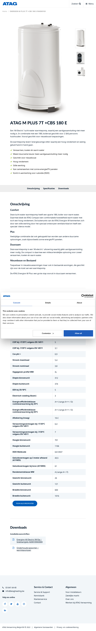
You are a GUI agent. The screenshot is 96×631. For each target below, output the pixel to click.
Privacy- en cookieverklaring (68, 627)
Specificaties (49, 188)
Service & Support (42, 592)
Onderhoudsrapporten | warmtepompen (28, 549)
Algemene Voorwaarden (43, 627)
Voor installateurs (73, 592)
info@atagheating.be (15, 591)
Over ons (70, 599)
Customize (46, 333)
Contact (37, 602)
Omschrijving (33, 188)
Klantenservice (40, 599)
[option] (38, 69)
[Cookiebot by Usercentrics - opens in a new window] (83, 296)
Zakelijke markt (72, 595)
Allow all (78, 333)
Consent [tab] (16, 303)
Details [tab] (48, 303)
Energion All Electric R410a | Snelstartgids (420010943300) (30, 540)
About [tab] (79, 303)
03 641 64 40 (11, 587)
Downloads (63, 188)
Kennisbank (39, 595)
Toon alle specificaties (25, 503)
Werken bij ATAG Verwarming (79, 602)
